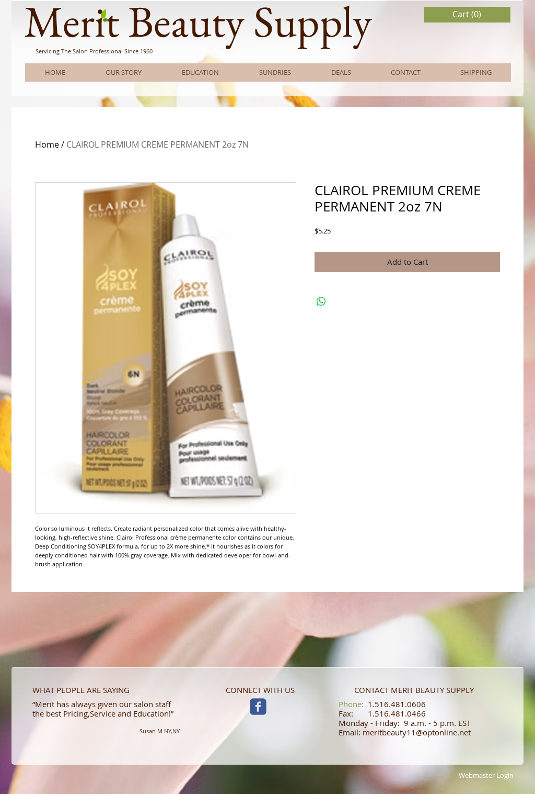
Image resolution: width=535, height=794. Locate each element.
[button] (467, 14)
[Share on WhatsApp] (321, 301)
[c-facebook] (258, 706)
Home (47, 144)
